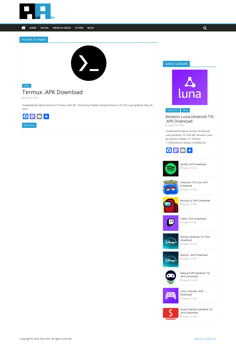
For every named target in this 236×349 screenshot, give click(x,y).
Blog (90, 27)
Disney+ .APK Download (193, 255)
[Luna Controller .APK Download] (170, 289)
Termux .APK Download (52, 92)
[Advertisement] (189, 46)
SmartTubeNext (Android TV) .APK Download (196, 311)
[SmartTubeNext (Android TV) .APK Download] (170, 307)
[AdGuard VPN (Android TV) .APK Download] (170, 271)
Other (79, 27)
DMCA (197, 338)
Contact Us (210, 338)
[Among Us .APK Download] (170, 199)
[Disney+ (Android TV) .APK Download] (170, 235)
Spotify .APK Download (193, 164)
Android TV (172, 110)
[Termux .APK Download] (88, 47)
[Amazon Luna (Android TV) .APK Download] (189, 71)
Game (32, 27)
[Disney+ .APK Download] (170, 253)
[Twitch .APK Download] (170, 217)
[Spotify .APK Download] (170, 162)
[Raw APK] (23, 27)
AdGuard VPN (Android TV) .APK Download (195, 274)
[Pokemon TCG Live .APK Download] (170, 180)
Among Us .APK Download (195, 200)
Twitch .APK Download (193, 218)
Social (44, 27)
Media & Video (62, 27)
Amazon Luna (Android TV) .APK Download (190, 119)
